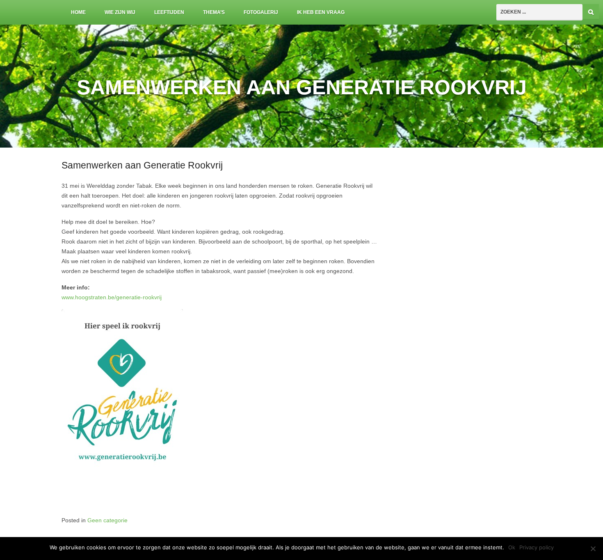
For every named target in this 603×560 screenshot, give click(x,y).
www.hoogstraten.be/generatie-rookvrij (112, 297)
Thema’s (214, 12)
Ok (511, 547)
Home (78, 12)
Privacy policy (536, 547)
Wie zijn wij (120, 12)
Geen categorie (107, 520)
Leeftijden (169, 12)
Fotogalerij (261, 12)
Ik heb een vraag (321, 12)
